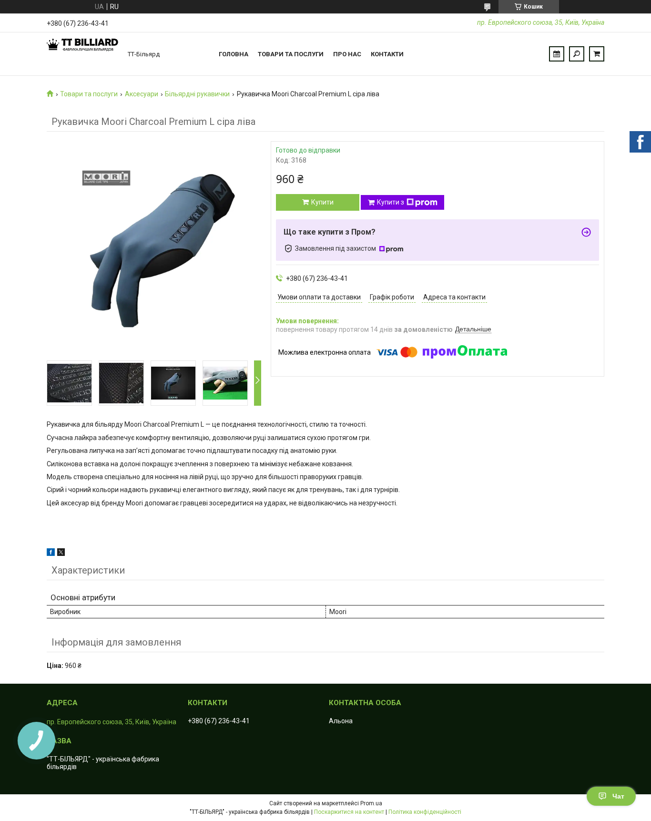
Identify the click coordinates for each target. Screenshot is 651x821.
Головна (233, 54)
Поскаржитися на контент (349, 812)
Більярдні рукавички (197, 94)
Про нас (347, 54)
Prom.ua (371, 803)
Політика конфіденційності (424, 812)
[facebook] (51, 553)
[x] (61, 553)
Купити (322, 202)
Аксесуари (141, 94)
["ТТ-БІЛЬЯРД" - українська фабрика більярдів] (82, 54)
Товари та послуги (291, 54)
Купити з (390, 202)
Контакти (387, 54)
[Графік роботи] (556, 54)
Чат (618, 796)
